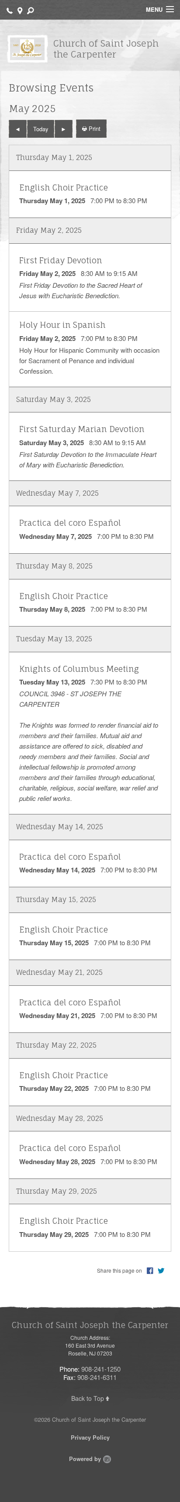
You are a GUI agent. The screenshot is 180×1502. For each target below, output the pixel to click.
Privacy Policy (90, 1437)
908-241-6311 (97, 1377)
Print (93, 128)
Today (40, 129)
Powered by (86, 1459)
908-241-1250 (101, 1368)
